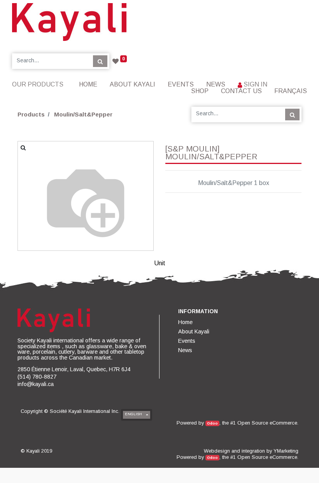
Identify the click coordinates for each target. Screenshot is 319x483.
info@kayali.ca (36, 384)
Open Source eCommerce (267, 423)
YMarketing (285, 451)
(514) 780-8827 (37, 377)
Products (31, 114)
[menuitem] (88, 84)
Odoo (212, 423)
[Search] (100, 61)
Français (290, 91)
